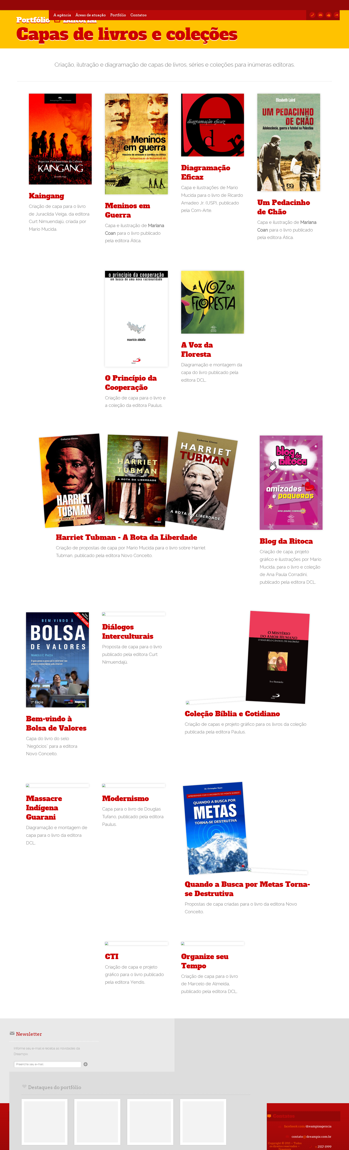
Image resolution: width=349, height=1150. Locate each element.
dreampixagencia (307, 1126)
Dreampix (29, 5)
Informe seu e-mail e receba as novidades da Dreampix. (47, 1051)
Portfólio (33, 20)
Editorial (80, 20)
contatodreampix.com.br (311, 1136)
